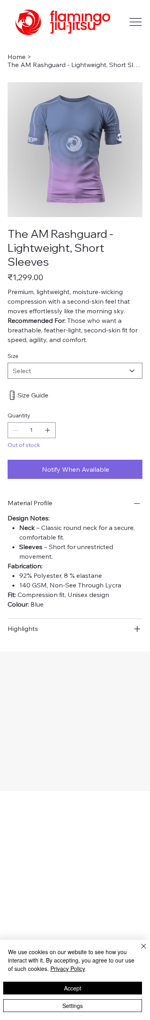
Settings (72, 1006)
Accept (72, 988)
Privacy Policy (67, 969)
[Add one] (48, 430)
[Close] (138, 951)
